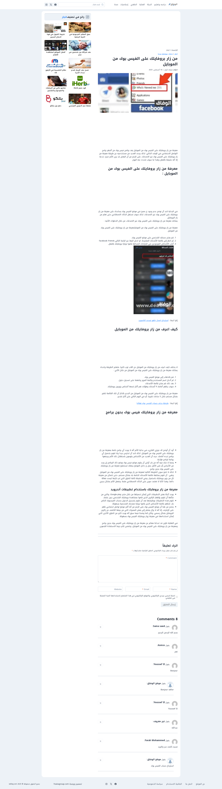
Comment (171, 558)
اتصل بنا (188, 784)
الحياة (149, 4)
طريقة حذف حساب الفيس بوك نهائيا (152, 403)
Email (145, 589)
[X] (51, 5)
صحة (116, 4)
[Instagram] (46, 5)
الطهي (134, 4)
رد (100, 626)
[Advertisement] (138, 29)
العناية (142, 4)
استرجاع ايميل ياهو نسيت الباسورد (153, 320)
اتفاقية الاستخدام (174, 784)
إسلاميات (124, 4)
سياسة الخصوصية (155, 784)
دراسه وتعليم (160, 4)
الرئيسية (175, 50)
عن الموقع (200, 784)
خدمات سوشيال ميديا (165, 54)
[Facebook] (55, 5)
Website (118, 589)
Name (173, 589)
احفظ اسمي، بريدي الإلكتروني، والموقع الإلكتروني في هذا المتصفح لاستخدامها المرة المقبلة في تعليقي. (137, 597)
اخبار (168, 50)
